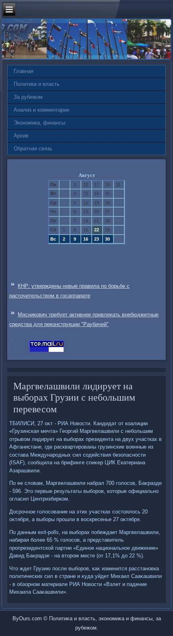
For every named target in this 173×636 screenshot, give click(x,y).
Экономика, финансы (39, 123)
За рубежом (28, 97)
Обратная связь (33, 148)
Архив (21, 136)
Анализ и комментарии (41, 110)
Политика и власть (37, 84)
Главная (23, 71)
